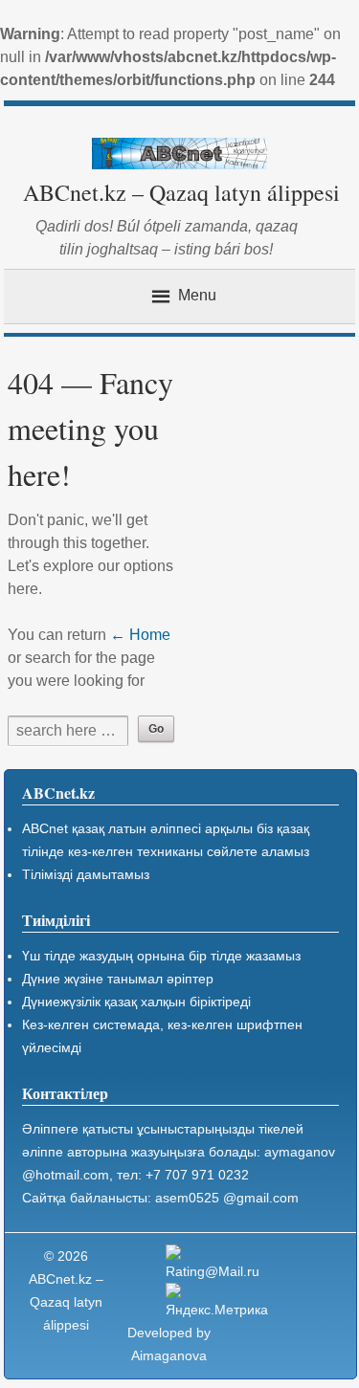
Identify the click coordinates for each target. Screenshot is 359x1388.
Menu (197, 295)
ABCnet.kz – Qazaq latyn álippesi (181, 192)
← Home (140, 635)
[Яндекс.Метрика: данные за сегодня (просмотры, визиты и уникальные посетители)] (217, 1302)
